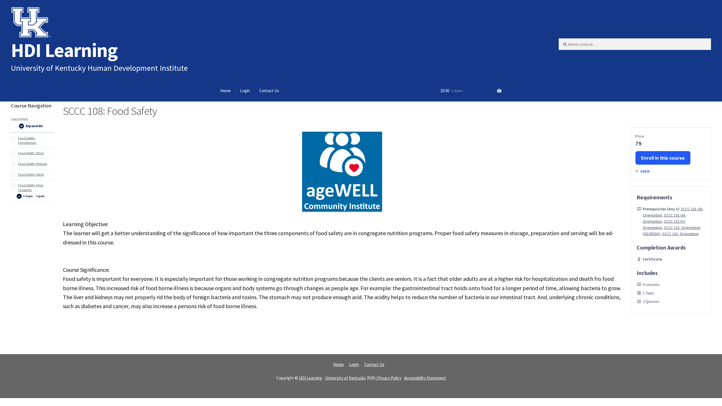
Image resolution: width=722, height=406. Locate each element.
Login (245, 90)
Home (225, 90)
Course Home (19, 119)
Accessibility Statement (425, 378)
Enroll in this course (663, 158)
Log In (645, 171)
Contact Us (269, 90)
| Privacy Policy (388, 378)
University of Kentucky (345, 378)
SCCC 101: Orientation (680, 233)
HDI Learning (64, 50)
